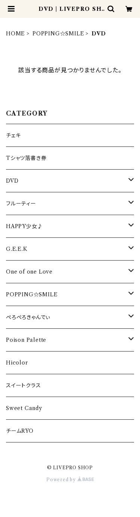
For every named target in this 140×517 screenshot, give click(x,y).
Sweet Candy (24, 408)
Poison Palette (26, 340)
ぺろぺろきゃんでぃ (28, 317)
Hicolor (17, 362)
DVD (12, 180)
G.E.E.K (17, 249)
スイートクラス (23, 385)
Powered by (61, 479)
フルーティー (21, 203)
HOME (15, 33)
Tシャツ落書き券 (26, 158)
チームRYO (20, 431)
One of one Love (29, 271)
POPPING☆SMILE (58, 33)
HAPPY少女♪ (24, 226)
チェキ (13, 135)
